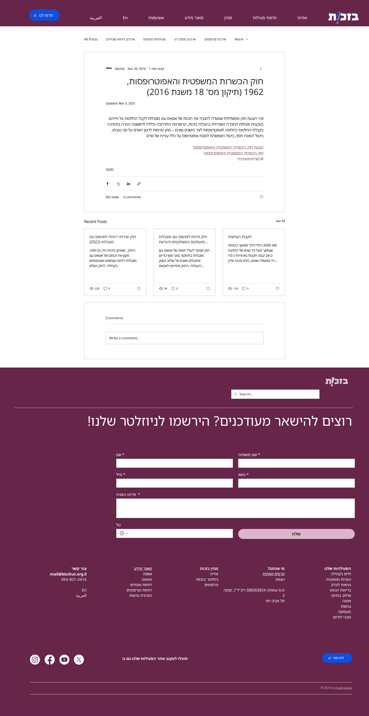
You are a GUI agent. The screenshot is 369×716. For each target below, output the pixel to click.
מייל (120, 474)
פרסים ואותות (274, 573)
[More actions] (261, 68)
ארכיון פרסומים (215, 39)
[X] (79, 660)
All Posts (91, 39)
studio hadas (343, 687)
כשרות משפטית (338, 579)
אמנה (346, 600)
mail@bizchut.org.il (68, 574)
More (239, 39)
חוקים (109, 169)
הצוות (280, 579)
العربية (81, 595)
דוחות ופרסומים (139, 590)
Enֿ (84, 590)
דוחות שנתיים (141, 584)
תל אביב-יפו (275, 600)
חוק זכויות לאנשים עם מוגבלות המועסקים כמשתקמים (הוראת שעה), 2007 (183, 239)
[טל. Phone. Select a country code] (124, 533)
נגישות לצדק (341, 584)
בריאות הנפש (340, 590)
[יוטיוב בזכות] (64, 660)
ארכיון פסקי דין (185, 39)
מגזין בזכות (209, 568)
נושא (243, 474)
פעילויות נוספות (154, 39)
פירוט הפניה (128, 494)
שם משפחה (249, 454)
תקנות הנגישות (240, 236)
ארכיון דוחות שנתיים (120, 39)
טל (118, 524)
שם (120, 454)
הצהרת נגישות (140, 595)
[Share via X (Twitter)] (118, 184)
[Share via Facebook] (107, 184)
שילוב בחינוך (341, 595)
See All (280, 221)
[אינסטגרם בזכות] (35, 660)
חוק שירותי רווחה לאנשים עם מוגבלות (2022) (112, 239)
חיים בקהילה (341, 573)
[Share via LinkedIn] (128, 184)
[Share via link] (139, 184)
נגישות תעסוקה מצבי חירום (342, 612)
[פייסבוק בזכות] (50, 660)
